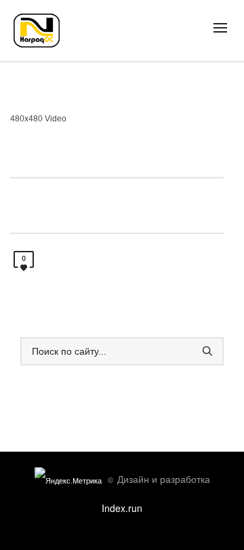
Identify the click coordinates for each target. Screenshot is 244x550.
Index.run (122, 508)
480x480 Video (38, 118)
